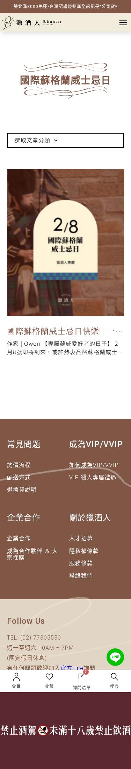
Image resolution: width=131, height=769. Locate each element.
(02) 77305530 (40, 637)
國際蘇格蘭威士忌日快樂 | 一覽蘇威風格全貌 (65, 332)
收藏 (49, 686)
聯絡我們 (81, 575)
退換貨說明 (22, 489)
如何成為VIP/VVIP (94, 465)
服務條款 (81, 563)
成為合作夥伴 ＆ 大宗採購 (32, 554)
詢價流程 (19, 465)
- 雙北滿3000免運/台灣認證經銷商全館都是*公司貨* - (65, 6)
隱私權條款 (84, 551)
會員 (16, 686)
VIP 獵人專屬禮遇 (92, 477)
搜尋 (114, 686)
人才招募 (81, 538)
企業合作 (19, 538)
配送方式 (19, 477)
